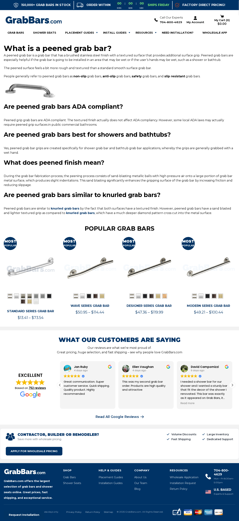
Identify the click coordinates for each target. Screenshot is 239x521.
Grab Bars (69, 477)
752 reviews (37, 388)
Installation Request (183, 483)
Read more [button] (188, 403)
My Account (195, 22)
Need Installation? (177, 32)
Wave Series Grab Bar (90, 306)
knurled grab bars (65, 208)
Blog (137, 489)
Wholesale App (214, 32)
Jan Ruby (81, 367)
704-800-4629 (171, 22)
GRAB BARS (15, 32)
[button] (232, 385)
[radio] (10, 296)
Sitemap (108, 512)
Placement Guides (79, 32)
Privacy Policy (74, 512)
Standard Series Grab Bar (30, 311)
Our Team (140, 483)
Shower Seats (72, 483)
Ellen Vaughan (143, 367)
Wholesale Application (184, 477)
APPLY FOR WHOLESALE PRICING (34, 451)
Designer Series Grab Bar (149, 306)
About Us (140, 477)
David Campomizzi (205, 367)
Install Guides (115, 32)
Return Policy (178, 489)
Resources (144, 32)
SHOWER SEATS (44, 32)
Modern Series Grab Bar (208, 306)
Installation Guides (110, 483)
